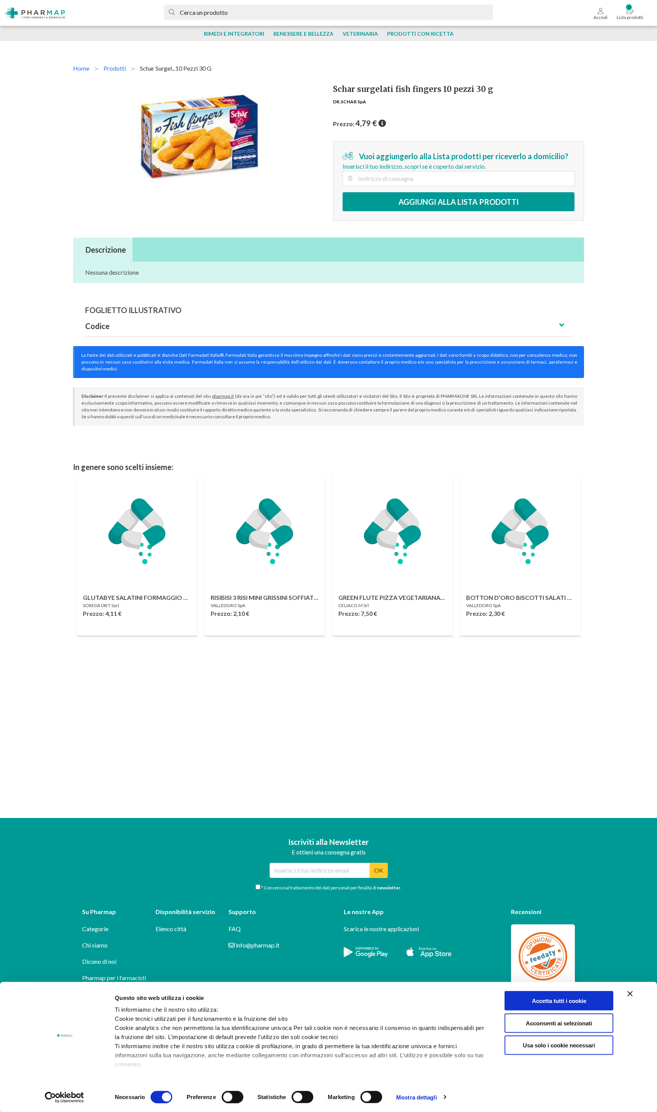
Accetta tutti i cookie (559, 1001)
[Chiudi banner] (630, 994)
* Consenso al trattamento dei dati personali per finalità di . (331, 888)
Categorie (95, 928)
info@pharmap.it (257, 945)
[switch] (232, 1097)
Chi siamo (95, 945)
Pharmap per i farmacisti (114, 977)
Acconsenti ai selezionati (559, 1023)
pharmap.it (223, 396)
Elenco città (171, 928)
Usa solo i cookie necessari (559, 1045)
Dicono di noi (99, 961)
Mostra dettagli (416, 1097)
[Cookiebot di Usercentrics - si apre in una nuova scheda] (64, 1097)
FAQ (235, 928)
